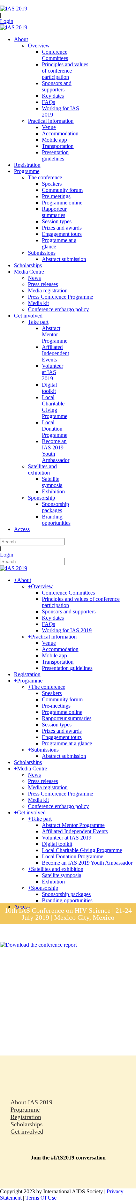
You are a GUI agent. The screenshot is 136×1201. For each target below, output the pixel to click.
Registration (25, 1116)
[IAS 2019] (13, 9)
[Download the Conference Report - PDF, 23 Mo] (38, 945)
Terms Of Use (40, 1198)
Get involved (26, 1131)
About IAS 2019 (31, 1102)
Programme (25, 1109)
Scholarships (26, 1124)
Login (6, 21)
